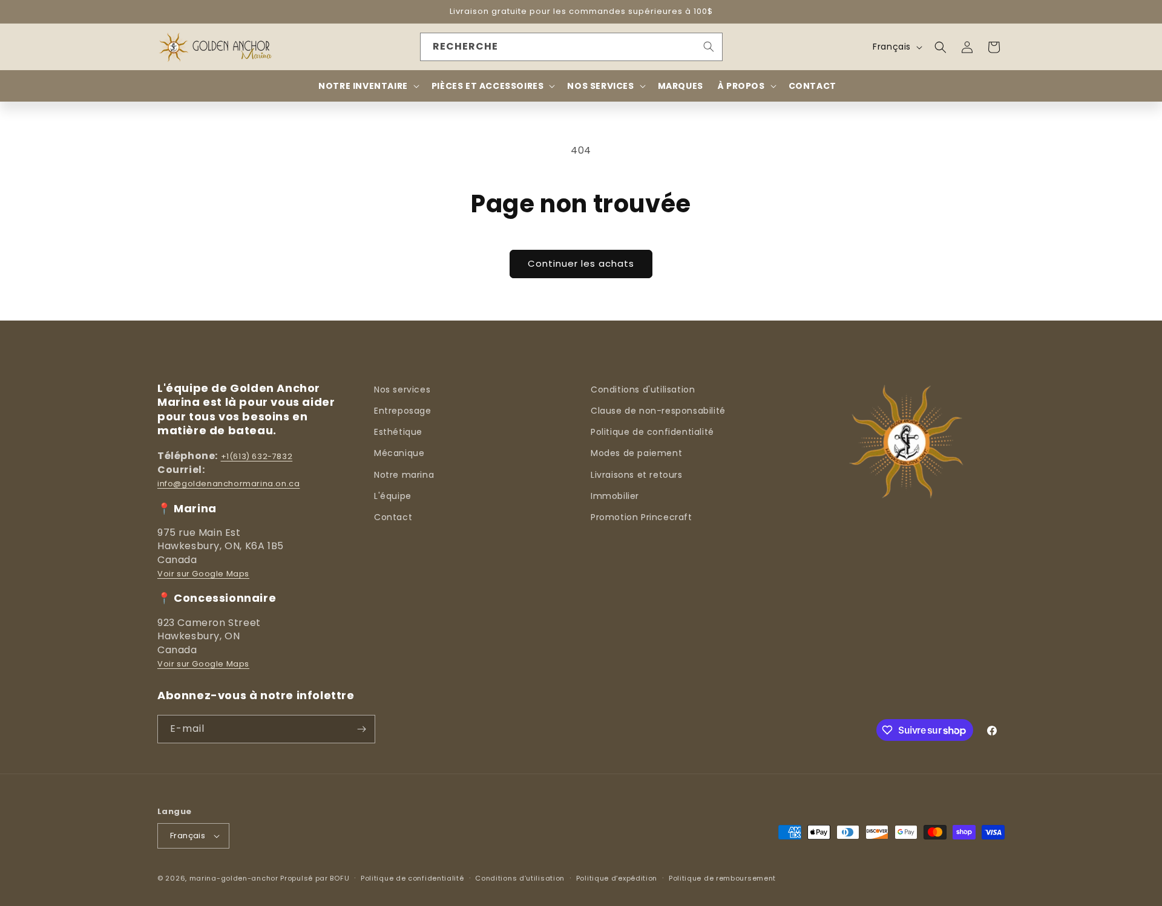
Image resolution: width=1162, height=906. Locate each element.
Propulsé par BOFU (314, 878)
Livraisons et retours (637, 475)
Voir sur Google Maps (203, 574)
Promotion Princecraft (641, 517)
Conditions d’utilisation (520, 878)
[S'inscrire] (361, 729)
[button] (940, 47)
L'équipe (393, 496)
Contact (393, 517)
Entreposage (403, 411)
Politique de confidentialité (652, 432)
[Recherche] (708, 46)
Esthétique (398, 432)
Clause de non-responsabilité (658, 411)
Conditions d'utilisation (643, 389)
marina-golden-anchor (233, 878)
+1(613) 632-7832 (257, 456)
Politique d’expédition (616, 878)
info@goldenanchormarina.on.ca (228, 483)
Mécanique (399, 453)
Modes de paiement (636, 453)
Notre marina (404, 475)
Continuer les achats (581, 263)
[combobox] (571, 46)
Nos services (402, 389)
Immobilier (615, 496)
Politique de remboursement (722, 878)
